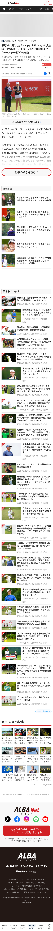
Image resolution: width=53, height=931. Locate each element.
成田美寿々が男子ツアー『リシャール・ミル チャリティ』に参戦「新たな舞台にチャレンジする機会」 (34, 356)
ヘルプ (32, 892)
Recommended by (40, 785)
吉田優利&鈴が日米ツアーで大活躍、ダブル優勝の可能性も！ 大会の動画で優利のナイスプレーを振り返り (34, 342)
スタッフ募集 (29, 880)
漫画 (47, 9)
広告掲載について (15, 880)
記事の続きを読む (25, 172)
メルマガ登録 (48, 4)
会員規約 (40, 883)
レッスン (29, 9)
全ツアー (12, 9)
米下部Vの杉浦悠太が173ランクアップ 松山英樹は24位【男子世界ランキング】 (37, 592)
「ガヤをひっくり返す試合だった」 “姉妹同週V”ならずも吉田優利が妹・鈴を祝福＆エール (33, 496)
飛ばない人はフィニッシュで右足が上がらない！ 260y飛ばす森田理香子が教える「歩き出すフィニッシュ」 (34, 403)
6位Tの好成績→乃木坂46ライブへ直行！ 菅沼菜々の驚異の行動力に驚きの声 (34, 685)
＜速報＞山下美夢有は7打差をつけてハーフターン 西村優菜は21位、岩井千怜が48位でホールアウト (34, 418)
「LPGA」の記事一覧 (31, 794)
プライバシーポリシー (15, 883)
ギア (21, 9)
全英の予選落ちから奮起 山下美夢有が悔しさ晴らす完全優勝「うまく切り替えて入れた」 (34, 610)
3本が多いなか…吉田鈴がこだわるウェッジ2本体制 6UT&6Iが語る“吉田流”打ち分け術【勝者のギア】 (33, 389)
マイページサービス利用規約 (38, 889)
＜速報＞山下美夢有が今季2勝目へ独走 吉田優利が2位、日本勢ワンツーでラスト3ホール (33, 546)
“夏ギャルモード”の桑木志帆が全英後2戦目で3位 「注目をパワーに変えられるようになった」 (33, 636)
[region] (26, 9)
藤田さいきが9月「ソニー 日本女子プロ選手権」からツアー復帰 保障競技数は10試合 (34, 578)
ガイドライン (16, 886)
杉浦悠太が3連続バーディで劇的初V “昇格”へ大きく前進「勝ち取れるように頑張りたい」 (37, 312)
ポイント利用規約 (13, 892)
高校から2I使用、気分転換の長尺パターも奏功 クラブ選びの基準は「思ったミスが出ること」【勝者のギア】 (34, 432)
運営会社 (41, 880)
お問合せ (26, 892)
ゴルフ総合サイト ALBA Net (12, 794)
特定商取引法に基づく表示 (32, 886)
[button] (26, 301)
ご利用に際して (30, 883)
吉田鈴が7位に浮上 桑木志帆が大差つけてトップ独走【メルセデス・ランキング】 (37, 371)
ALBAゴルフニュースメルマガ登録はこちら (29, 830)
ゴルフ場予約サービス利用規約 (15, 889)
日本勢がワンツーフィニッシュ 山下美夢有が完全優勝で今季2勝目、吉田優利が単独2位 (37, 511)
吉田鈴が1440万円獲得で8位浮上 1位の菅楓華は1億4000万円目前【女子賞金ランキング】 (36, 651)
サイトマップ (41, 892)
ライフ (39, 9)
